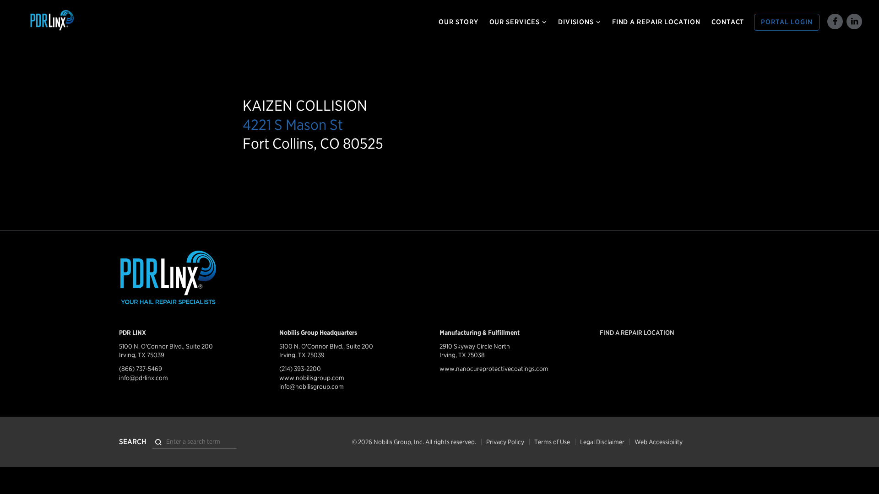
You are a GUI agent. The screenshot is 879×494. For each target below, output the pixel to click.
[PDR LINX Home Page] (84, 20)
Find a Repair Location (656, 22)
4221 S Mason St (293, 125)
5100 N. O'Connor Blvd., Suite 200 (166, 346)
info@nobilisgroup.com (311, 386)
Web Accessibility (659, 442)
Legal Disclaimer (602, 442)
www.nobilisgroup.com (311, 377)
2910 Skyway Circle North (475, 346)
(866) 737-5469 (140, 368)
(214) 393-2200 (300, 368)
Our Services (514, 22)
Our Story (458, 22)
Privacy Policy (505, 442)
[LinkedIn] (854, 21)
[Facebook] (835, 21)
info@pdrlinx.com (143, 377)
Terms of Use (552, 442)
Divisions (576, 22)
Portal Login (787, 22)
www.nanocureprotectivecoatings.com (494, 368)
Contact (727, 22)
